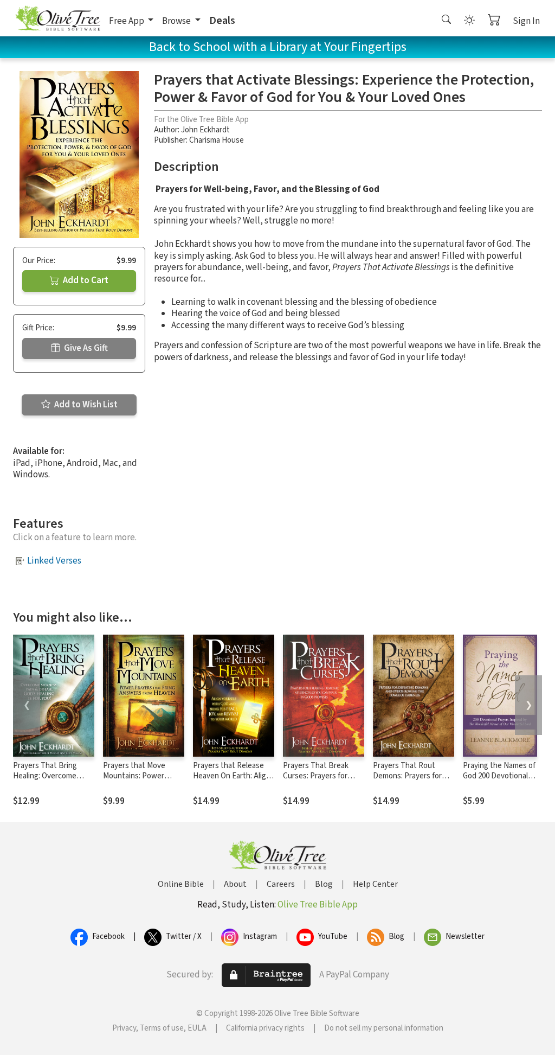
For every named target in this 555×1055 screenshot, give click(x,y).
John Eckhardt (205, 130)
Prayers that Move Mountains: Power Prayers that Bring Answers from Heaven (140, 781)
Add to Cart (84, 280)
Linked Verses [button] (54, 560)
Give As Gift (85, 348)
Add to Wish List (85, 404)
